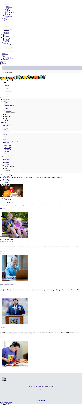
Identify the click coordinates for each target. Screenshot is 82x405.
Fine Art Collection (7, 57)
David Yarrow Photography (9, 58)
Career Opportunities (10, 47)
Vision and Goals (9, 7)
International (6, 33)
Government (6, 41)
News (5, 35)
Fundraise (6, 24)
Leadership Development (10, 12)
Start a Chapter (7, 20)
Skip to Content (3, 61)
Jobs (7, 11)
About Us (4, 42)
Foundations (6, 40)
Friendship (8, 10)
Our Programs (4, 3)
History (7, 8)
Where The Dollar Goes (10, 51)
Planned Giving (6, 30)
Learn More (2, 294)
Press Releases (6, 36)
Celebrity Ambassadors (8, 38)
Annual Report (8, 50)
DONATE (2, 253)
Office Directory (9, 46)
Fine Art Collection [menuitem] (7, 70)
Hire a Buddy (6, 21)
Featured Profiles (9, 16)
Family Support (8, 14)
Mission (7, 5)
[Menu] (0, 64)
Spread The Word (7, 28)
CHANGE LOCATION (41, 400)
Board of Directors (9, 45)
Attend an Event (7, 25)
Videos (7, 17)
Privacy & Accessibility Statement (6, 402)
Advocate (5, 27)
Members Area (5, 59)
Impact (7, 6)
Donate (5, 23)
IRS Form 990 (8, 52)
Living (7, 13)
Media (3, 34)
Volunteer (6, 22)
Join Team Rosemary (8, 29)
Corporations (6, 39)
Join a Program (7, 19)
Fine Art (3, 56)
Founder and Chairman (10, 44)
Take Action (4, 18)
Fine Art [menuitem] (4, 67)
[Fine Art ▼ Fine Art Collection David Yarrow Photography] (41, 64)
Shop (3, 55)
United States (6, 32)
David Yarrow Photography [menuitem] (8, 72)
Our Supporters (5, 37)
